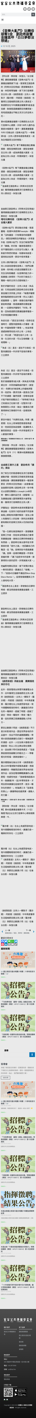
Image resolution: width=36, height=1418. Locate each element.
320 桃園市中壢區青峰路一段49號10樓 (16, 1362)
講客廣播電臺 (23, 1331)
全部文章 (5, 1077)
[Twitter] (29, 9)
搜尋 (6, 1050)
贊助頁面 (7, 1379)
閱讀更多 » (3, 977)
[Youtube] (33, 9)
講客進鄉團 (22, 1345)
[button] (2, 19)
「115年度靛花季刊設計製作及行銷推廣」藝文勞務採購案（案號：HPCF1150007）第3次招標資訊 (17, 1287)
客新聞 (21, 1342)
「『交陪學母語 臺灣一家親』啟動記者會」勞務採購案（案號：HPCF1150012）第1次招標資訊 (18, 1004)
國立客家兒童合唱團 (25, 1337)
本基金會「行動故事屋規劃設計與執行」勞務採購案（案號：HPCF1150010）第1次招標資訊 (17, 1249)
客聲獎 (21, 1349)
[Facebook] (25, 9)
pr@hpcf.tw (12, 1369)
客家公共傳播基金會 (10, 1333)
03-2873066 (12, 1365)
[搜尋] (33, 14)
